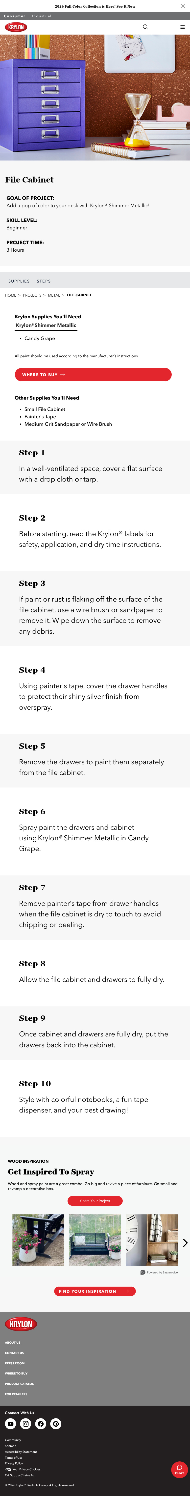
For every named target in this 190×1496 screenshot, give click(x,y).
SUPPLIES (19, 281)
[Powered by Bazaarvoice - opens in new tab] (159, 1273)
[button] (182, 27)
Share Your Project (95, 1201)
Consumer (14, 16)
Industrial (42, 16)
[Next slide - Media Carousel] (185, 1243)
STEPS (44, 281)
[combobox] (98, 27)
